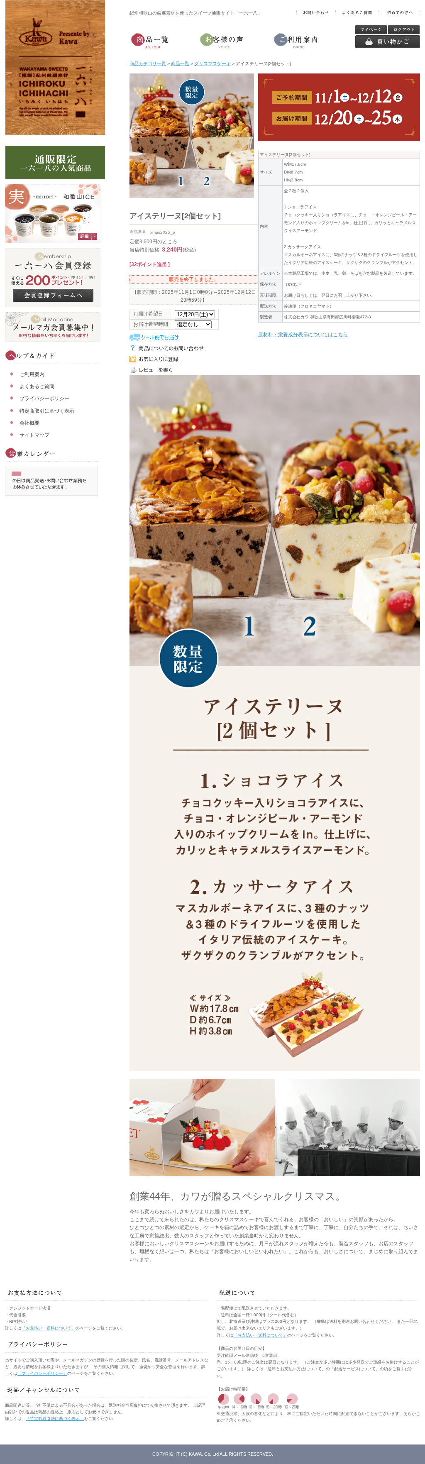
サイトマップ (34, 435)
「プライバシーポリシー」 (42, 1373)
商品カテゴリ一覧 (147, 63)
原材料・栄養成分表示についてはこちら (303, 334)
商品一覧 (180, 63)
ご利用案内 (32, 374)
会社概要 (29, 423)
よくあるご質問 (37, 386)
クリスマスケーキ (212, 63)
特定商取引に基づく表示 (47, 411)
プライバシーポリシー (44, 398)
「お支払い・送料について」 (49, 1328)
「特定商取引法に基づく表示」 (55, 1418)
